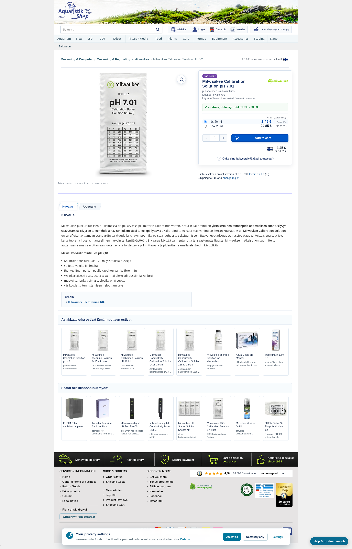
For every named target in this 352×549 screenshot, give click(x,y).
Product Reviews (117, 499)
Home (66, 476)
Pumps (201, 38)
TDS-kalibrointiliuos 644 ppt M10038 (216, 436)
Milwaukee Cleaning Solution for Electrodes (102, 358)
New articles (114, 490)
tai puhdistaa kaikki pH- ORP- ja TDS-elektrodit (101, 367)
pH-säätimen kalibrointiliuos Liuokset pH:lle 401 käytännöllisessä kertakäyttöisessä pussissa (72, 367)
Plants (172, 38)
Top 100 (111, 495)
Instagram (156, 500)
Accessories (241, 38)
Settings (278, 537)
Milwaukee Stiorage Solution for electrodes (218, 358)
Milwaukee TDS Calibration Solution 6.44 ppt (218, 426)
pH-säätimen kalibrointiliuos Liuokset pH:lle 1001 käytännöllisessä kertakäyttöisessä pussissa (131, 367)
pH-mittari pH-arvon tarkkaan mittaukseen (246, 363)
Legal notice (70, 500)
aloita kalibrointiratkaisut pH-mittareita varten (188, 436)
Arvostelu (89, 206)
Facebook (156, 496)
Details (185, 539)
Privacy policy (71, 491)
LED (89, 38)
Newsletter (156, 491)
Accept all (232, 537)
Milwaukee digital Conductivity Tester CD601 (160, 426)
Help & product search (329, 541)
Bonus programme (162, 481)
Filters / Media (138, 38)
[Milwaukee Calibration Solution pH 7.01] (123, 124)
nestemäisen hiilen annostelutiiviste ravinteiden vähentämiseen (274, 364)
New (79, 38)
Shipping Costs (115, 481)
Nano (273, 38)
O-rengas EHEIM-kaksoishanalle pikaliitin (274, 436)
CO (102, 38)
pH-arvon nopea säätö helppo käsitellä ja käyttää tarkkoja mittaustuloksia (132, 432)
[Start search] (157, 29)
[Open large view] (181, 79)
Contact (67, 496)
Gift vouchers (158, 476)
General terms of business (79, 481)
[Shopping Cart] (256, 29)
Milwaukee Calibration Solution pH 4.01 (74, 358)
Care (186, 38)
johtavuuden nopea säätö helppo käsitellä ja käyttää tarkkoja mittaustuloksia (159, 436)
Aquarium (64, 38)
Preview (74, 350)
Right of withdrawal (74, 509)
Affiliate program (160, 486)
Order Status (114, 476)
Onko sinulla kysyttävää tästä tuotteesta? (248, 158)
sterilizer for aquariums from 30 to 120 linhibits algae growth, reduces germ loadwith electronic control (102, 432)
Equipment (219, 38)
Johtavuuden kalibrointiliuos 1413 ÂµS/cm (159, 371)
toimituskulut (256, 174)
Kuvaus (67, 206)
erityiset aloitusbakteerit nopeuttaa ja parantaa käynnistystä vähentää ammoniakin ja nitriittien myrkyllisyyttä (246, 432)
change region (231, 177)
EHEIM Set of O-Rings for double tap (274, 426)
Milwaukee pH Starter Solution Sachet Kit (186, 426)
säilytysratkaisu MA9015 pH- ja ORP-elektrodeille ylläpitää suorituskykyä (214, 367)
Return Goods (71, 486)
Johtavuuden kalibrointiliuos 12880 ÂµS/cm (188, 371)
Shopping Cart (115, 504)
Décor (117, 38)
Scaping (259, 38)
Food (158, 38)
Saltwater (65, 46)
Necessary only (255, 537)
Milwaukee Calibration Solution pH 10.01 (132, 358)
